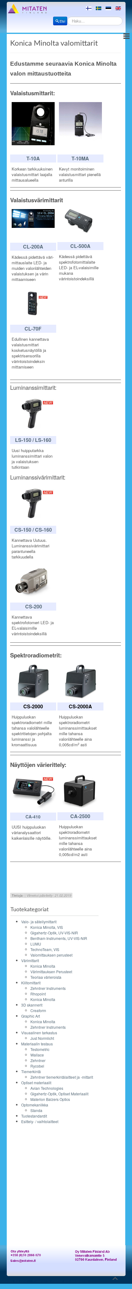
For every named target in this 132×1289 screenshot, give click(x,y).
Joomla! (57, 1280)
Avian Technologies (46, 1088)
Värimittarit (30, 960)
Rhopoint (38, 993)
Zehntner (37, 1060)
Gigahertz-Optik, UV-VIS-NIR (54, 932)
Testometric (39, 1049)
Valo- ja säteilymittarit (38, 921)
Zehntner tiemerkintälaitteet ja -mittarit (61, 1077)
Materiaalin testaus (37, 1043)
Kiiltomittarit (31, 982)
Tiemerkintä (31, 1071)
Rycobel (37, 1066)
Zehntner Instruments (48, 988)
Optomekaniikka (34, 1104)
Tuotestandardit (34, 1115)
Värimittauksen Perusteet (51, 971)
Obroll (4, 1286)
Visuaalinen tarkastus (39, 1032)
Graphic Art (30, 1016)
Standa (36, 1110)
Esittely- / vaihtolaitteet (39, 1121)
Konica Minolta (42, 966)
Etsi (62, 21)
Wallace (37, 1054)
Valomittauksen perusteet (51, 954)
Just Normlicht (42, 1038)
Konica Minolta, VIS (46, 927)
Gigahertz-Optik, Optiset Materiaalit (59, 1093)
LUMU (35, 943)
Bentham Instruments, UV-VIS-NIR (58, 938)
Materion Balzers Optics (50, 1099)
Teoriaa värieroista (45, 977)
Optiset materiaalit (36, 1082)
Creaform (38, 1010)
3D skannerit (31, 1004)
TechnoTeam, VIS (44, 949)
